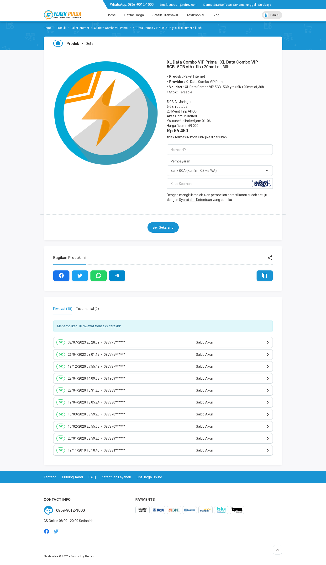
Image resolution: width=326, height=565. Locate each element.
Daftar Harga (134, 15)
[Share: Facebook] (61, 275)
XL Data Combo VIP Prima (111, 28)
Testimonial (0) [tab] (87, 309)
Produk (61, 28)
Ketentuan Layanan (116, 477)
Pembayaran (180, 161)
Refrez (89, 556)
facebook (46, 531)
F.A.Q (92, 477)
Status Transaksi (165, 15)
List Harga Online (149, 477)
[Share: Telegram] (117, 275)
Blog (216, 15)
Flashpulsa (51, 556)
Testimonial (195, 15)
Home (111, 15)
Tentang (50, 477)
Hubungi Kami (72, 477)
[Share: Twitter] (80, 275)
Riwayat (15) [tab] (62, 309)
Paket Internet (80, 28)
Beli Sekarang (163, 227)
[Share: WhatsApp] (98, 275)
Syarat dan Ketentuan (195, 200)
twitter (56, 531)
